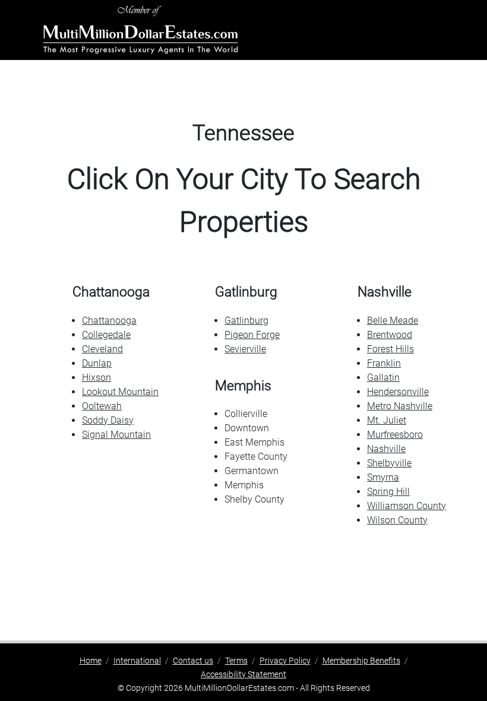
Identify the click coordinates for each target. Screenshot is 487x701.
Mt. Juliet (386, 420)
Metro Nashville (399, 406)
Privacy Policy (285, 660)
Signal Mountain (116, 434)
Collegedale (106, 334)
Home (91, 660)
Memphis (244, 485)
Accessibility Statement (243, 674)
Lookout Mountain (120, 391)
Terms (236, 660)
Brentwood (389, 334)
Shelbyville (389, 463)
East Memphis (254, 442)
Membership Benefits (361, 660)
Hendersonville (398, 391)
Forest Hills (390, 349)
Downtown (246, 428)
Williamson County (406, 505)
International (137, 660)
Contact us (193, 660)
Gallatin (383, 377)
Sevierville (245, 349)
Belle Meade (392, 320)
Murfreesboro (395, 434)
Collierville (245, 413)
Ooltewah (102, 406)
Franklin (384, 363)
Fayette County (255, 456)
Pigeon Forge (252, 334)
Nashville (386, 448)
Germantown (251, 470)
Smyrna (383, 477)
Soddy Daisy (108, 420)
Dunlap (97, 363)
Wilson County (397, 520)
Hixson (96, 377)
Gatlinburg (246, 320)
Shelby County (254, 499)
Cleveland (102, 349)
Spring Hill (388, 491)
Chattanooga (109, 320)
